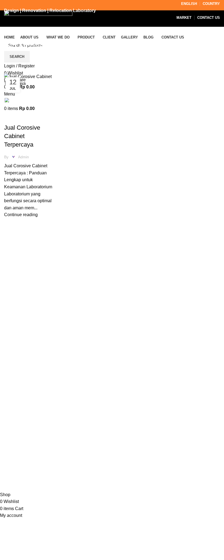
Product (11, 443)
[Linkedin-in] (155, 430)
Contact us (14, 474)
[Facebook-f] (140, 430)
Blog (8, 463)
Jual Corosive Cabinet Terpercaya (22, 136)
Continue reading (21, 214)
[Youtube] (170, 430)
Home (8, 70)
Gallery (11, 453)
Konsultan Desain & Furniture (47, 487)
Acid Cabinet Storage (27, 118)
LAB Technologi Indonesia (71, 480)
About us (12, 433)
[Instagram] (125, 430)
